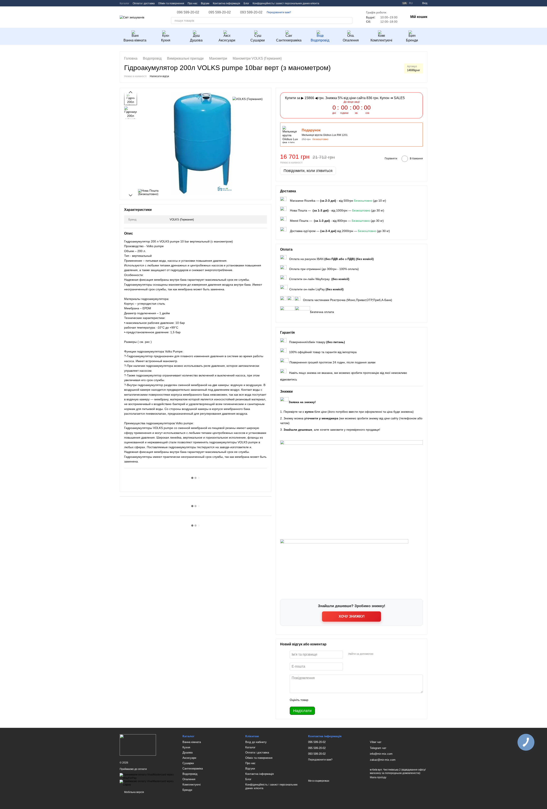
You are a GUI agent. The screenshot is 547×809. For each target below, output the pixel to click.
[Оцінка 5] (342, 699)
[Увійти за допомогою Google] (384, 653)
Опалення (351, 40)
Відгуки (205, 3)
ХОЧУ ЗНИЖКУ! (352, 616)
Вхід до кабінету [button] (256, 742)
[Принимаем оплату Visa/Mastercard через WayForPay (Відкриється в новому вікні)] (148, 776)
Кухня (165, 40)
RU (411, 3)
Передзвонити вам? (279, 12)
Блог (246, 3)
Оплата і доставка (144, 3)
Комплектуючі (381, 40)
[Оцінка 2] (322, 699)
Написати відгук (159, 76)
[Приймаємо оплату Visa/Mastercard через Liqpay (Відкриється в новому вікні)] (148, 782)
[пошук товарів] (349, 20)
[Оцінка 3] (329, 699)
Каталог (124, 3)
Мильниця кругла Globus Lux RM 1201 (325, 135)
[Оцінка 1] (315, 699)
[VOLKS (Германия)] (247, 98)
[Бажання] (388, 3)
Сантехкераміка (288, 40)
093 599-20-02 (251, 12)
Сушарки (257, 40)
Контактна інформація (226, 3)
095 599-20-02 (220, 12)
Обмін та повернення (171, 3)
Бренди (412, 40)
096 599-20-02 (188, 12)
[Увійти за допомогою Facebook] (378, 653)
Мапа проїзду (378, 777)
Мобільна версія (134, 792)
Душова (196, 40)
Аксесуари (227, 40)
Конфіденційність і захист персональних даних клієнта (286, 3)
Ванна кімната (135, 40)
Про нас (192, 3)
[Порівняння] (396, 3)
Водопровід (320, 40)
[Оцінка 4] (335, 699)
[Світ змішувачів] (138, 744)
